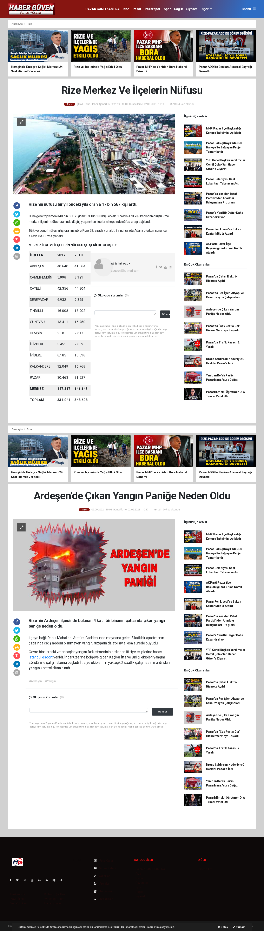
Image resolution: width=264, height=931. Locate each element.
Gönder (166, 314)
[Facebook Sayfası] (12, 880)
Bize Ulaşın (105, 898)
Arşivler (104, 883)
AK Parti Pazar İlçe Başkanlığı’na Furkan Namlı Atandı (224, 248)
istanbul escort (41, 657)
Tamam (240, 927)
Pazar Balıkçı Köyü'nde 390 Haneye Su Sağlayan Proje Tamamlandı (224, 147)
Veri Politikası (18, 903)
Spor (167, 9)
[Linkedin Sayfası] (41, 880)
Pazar (137, 9)
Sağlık (178, 9)
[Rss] (48, 880)
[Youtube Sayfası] (34, 880)
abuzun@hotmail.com (125, 270)
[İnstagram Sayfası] (26, 880)
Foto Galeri (106, 860)
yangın (35, 668)
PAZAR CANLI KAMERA (102, 9)
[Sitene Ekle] (63, 880)
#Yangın (50, 681)
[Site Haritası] (56, 880)
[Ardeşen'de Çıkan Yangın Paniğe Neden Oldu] (94, 564)
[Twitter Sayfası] (19, 880)
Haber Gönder (53, 903)
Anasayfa (17, 23)
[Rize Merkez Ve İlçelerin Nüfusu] (94, 153)
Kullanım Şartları (54, 894)
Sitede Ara (205, 869)
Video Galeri (107, 868)
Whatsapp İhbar (54, 898)
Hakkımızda (17, 894)
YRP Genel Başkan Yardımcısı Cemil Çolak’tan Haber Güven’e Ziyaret (225, 164)
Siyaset (191, 9)
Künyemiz (105, 891)
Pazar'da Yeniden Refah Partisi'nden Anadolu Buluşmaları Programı (222, 198)
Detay (224, 927)
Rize (126, 9)
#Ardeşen (35, 681)
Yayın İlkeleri (18, 898)
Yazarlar (104, 876)
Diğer (204, 9)
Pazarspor (152, 9)
